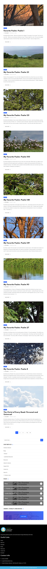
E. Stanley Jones (7, 475)
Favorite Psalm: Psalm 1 (14, 31)
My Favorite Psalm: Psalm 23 (16, 72)
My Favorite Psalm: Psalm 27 (16, 328)
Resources (6, 459)
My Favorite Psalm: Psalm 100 (17, 157)
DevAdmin (7, 74)
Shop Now (23, 516)
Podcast (5, 453)
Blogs (5, 450)
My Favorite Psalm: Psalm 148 (17, 200)
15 (27, 432)
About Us (5, 472)
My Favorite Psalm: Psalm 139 (17, 243)
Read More (7, 126)
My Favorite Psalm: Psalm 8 (16, 369)
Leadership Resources (8, 456)
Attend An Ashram (7, 463)
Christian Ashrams (7, 447)
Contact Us (6, 469)
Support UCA (6, 466)
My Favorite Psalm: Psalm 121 (16, 115)
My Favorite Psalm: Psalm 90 (16, 284)
